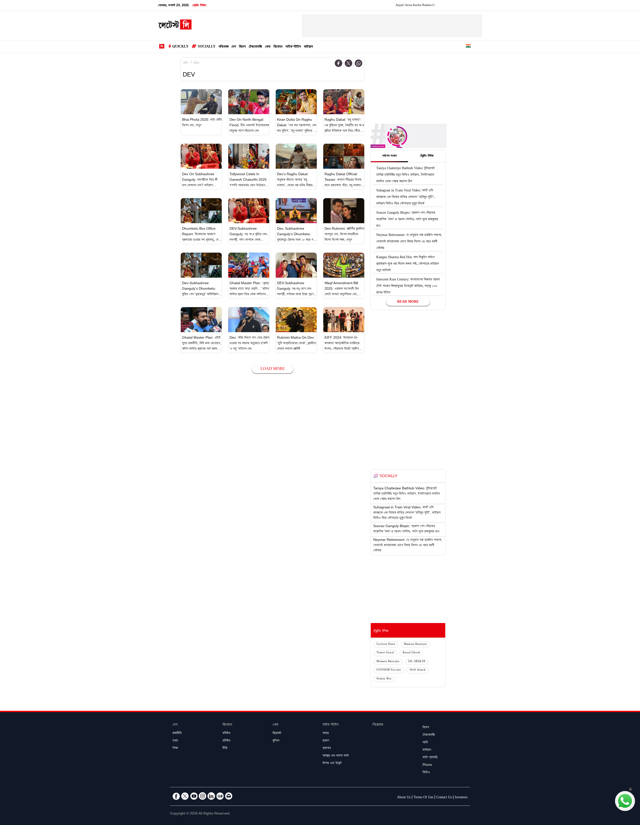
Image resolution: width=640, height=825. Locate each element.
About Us (403, 798)
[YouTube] (194, 796)
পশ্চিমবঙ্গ (223, 47)
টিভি (225, 748)
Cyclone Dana (385, 644)
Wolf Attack (418, 670)
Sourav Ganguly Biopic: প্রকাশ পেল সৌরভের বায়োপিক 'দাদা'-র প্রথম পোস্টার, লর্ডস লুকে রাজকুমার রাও (407, 219)
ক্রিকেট (276, 733)
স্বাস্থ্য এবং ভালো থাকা (335, 756)
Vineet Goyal (385, 653)
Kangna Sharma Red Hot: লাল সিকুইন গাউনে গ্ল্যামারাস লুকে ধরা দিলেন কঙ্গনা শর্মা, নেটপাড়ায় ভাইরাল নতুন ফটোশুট (407, 264)
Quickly (180, 47)
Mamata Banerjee (415, 644)
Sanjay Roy (384, 679)
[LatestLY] (175, 26)
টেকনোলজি (255, 47)
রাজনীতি (177, 733)
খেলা (267, 47)
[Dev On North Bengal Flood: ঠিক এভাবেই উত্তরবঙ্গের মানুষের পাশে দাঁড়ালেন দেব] (248, 101)
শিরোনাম (377, 725)
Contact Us (444, 798)
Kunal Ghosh (411, 653)
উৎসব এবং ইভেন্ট (332, 763)
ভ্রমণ (325, 741)
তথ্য (175, 741)
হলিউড (226, 741)
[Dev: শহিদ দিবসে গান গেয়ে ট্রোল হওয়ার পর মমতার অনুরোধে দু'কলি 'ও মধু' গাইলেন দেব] (248, 319)
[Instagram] (202, 796)
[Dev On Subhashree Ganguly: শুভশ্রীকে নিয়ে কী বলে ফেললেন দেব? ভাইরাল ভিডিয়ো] (201, 156)
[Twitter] (348, 63)
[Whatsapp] (358, 63)
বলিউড (226, 733)
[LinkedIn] (211, 796)
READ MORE (408, 302)
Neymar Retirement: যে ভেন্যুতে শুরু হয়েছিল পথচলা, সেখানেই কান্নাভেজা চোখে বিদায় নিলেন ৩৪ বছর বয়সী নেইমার (409, 242)
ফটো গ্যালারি (430, 758)
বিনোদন (278, 47)
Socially (207, 47)
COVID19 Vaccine (388, 670)
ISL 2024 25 (416, 662)
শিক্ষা (175, 748)
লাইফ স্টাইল (293, 47)
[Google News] (220, 796)
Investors (461, 798)
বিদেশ (242, 47)
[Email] (228, 796)
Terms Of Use (423, 798)
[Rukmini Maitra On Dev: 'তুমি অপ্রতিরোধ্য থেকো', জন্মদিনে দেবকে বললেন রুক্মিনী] (296, 319)
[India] (468, 46)
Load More (272, 369)
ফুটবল (275, 741)
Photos (427, 765)
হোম (185, 63)
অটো (425, 743)
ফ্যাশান (326, 748)
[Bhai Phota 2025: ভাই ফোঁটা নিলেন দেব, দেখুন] (201, 101)
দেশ (234, 47)
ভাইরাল (308, 47)
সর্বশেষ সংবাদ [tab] (389, 156)
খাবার (325, 733)
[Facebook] (338, 63)
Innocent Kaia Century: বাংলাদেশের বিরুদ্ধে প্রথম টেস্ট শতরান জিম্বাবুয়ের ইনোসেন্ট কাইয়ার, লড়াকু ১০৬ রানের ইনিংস (408, 286)
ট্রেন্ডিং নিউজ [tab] (427, 156)
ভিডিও (426, 773)
